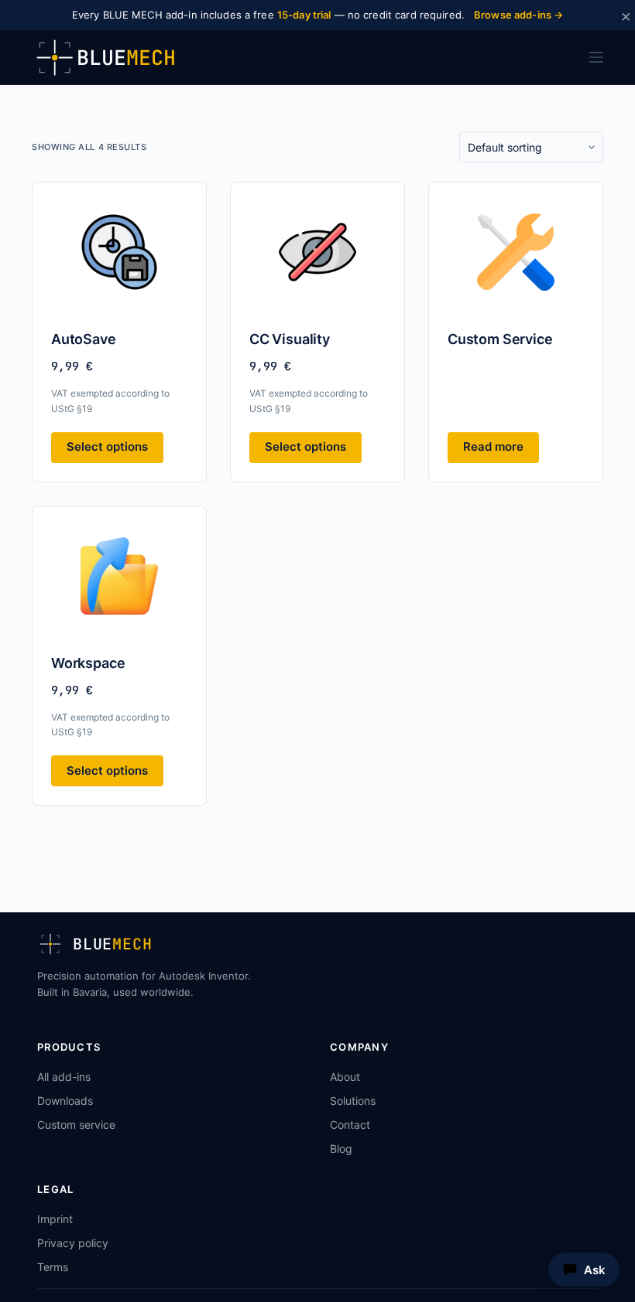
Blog (341, 1148)
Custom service (76, 1124)
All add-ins (64, 1076)
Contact (350, 1124)
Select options (107, 446)
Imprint (55, 1218)
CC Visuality (289, 339)
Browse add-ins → (518, 15)
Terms (52, 1266)
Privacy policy (72, 1242)
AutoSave (83, 339)
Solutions (353, 1100)
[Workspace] (119, 576)
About (345, 1076)
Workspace (88, 663)
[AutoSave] (119, 252)
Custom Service (500, 339)
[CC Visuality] (317, 252)
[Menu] (596, 57)
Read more (493, 446)
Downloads (65, 1100)
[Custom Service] (516, 252)
